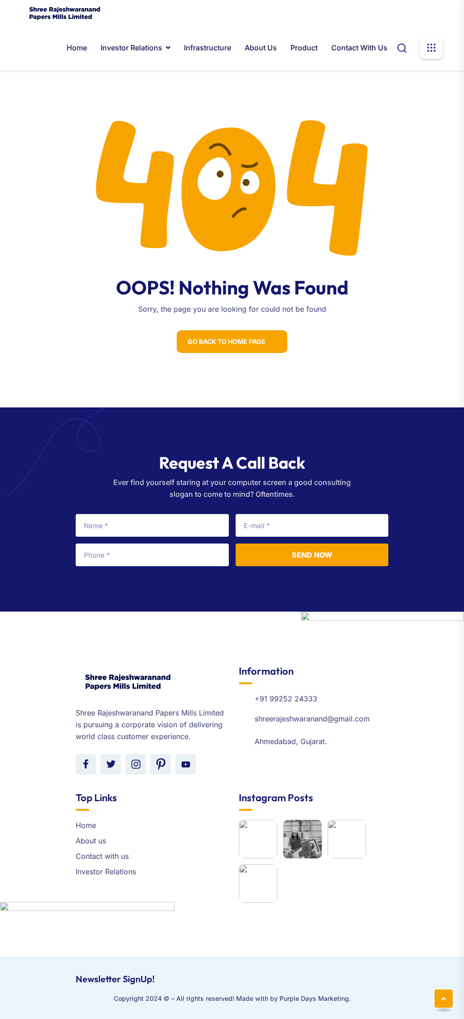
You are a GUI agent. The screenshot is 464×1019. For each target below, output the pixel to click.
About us (261, 47)
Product (304, 47)
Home (77, 47)
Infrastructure (207, 47)
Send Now (312, 554)
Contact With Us (359, 47)
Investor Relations (131, 47)
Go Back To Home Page (227, 341)
